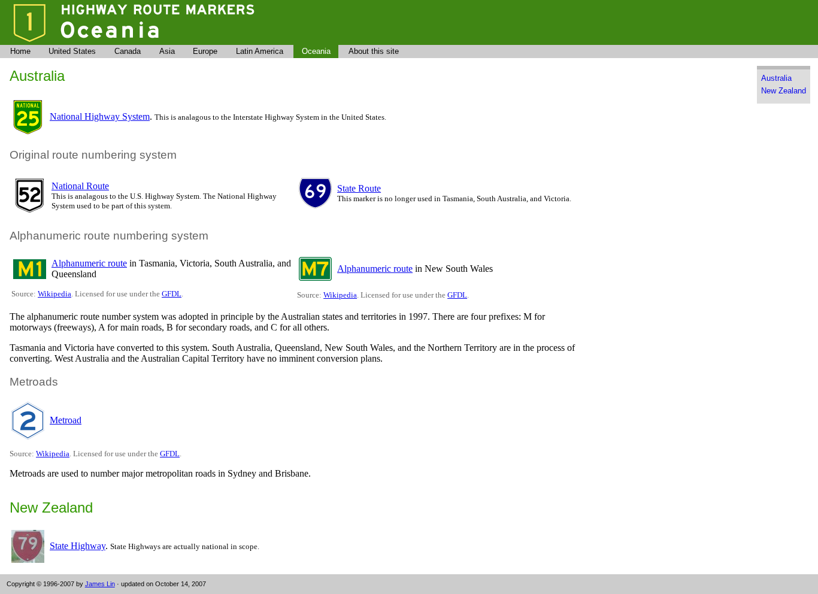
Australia (776, 78)
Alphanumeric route (89, 263)
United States (72, 51)
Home (20, 51)
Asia (167, 51)
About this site (374, 51)
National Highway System (100, 116)
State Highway (77, 546)
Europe (205, 51)
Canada (127, 51)
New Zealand (783, 90)
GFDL (171, 293)
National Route (80, 186)
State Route (359, 188)
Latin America (259, 51)
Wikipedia (54, 293)
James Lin (100, 583)
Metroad (65, 420)
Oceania (316, 51)
